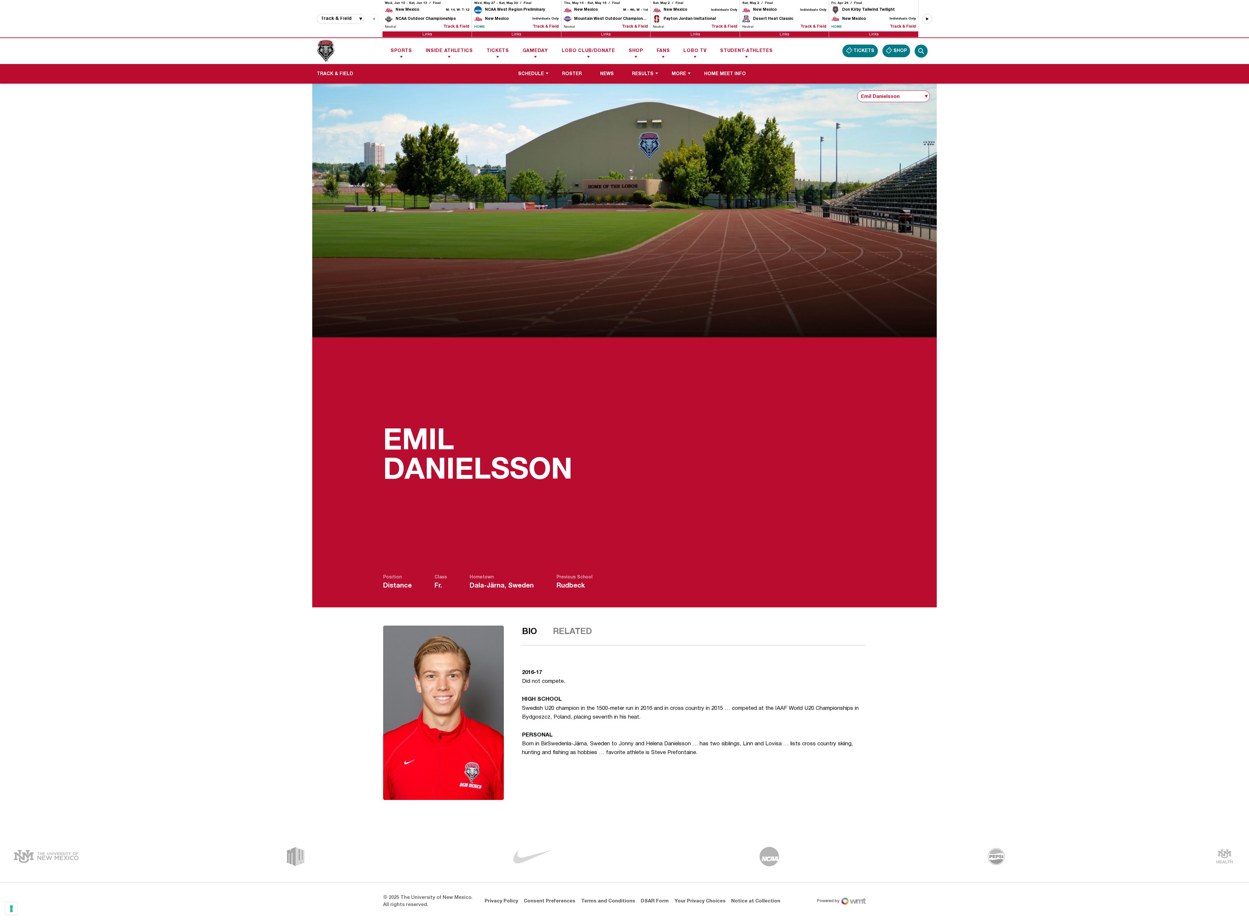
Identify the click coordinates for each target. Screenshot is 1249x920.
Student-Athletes (746, 51)
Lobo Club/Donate (588, 51)
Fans (663, 51)
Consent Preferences (549, 901)
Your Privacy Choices (700, 901)
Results (642, 74)
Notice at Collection (755, 901)
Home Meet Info (727, 74)
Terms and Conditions (608, 901)
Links (427, 34)
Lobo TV (694, 51)
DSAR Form (655, 901)
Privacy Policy (501, 901)
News (607, 74)
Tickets (498, 51)
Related (572, 632)
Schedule (531, 74)
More (679, 74)
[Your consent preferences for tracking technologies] (11, 908)
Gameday (535, 51)
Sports (401, 51)
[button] (927, 19)
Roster (572, 74)
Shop (636, 51)
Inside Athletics (449, 51)
